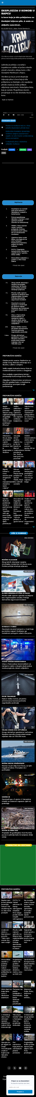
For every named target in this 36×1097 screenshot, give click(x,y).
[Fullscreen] (32, 115)
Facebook (12, 149)
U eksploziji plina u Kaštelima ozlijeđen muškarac (16, 143)
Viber (29, 149)
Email (3, 152)
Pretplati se (20, 1091)
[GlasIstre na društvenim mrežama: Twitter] (15, 1068)
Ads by (31, 117)
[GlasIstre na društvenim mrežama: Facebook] (9, 1068)
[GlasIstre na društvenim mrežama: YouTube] (20, 1068)
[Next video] (8, 115)
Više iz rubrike (18, 533)
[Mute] (13, 115)
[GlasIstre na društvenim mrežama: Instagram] (26, 1068)
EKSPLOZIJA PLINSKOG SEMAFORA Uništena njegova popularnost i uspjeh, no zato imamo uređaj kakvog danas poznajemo (19, 135)
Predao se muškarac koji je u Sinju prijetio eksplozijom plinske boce (18, 127)
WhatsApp (22, 149)
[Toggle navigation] (2, 3)
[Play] (3, 115)
